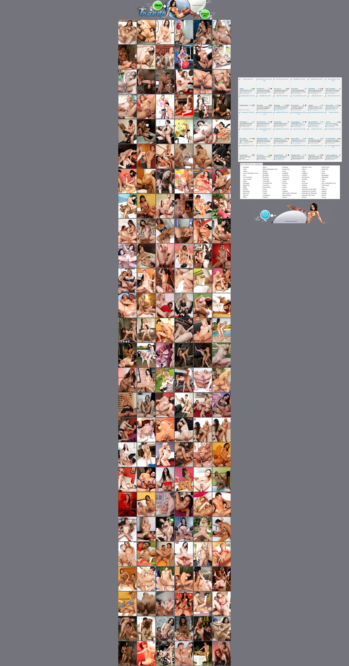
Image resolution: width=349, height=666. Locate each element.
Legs (284, 189)
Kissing (284, 183)
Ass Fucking (247, 177)
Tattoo (324, 179)
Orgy (303, 171)
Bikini (245, 197)
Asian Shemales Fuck (250, 173)
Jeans (284, 181)
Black (265, 167)
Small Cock (325, 167)
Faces (265, 189)
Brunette (266, 177)
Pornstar (305, 183)
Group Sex (286, 169)
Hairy (284, 171)
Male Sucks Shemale (289, 193)
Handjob (285, 173)
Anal (244, 169)
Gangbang (266, 195)
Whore (324, 195)
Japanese (285, 179)
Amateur (246, 167)
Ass (244, 175)
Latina (284, 187)
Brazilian (266, 175)
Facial (265, 191)
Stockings (325, 177)
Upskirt (324, 191)
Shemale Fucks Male (309, 189)
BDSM (245, 189)
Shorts (304, 197)
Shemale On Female (309, 191)
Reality (304, 185)
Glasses (285, 167)
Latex (284, 185)
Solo (323, 171)
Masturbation (286, 195)
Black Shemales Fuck (270, 169)
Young (324, 197)
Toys (323, 187)
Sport (323, 173)
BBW (245, 187)
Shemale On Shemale (309, 193)
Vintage (324, 193)
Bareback (246, 183)
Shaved (304, 187)
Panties (304, 175)
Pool (303, 181)
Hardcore (285, 175)
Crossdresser (267, 183)
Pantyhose (305, 177)
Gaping (265, 197)
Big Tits (245, 195)
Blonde (265, 171)
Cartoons (266, 179)
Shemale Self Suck (308, 195)
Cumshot (266, 185)
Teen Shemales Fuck (329, 183)
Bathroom (246, 185)
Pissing (304, 179)
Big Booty (246, 191)
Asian (245, 171)
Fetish (265, 193)
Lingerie (285, 191)
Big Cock (246, 193)
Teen (323, 181)
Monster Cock (307, 167)
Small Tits (325, 169)
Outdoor (304, 173)
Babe (245, 181)
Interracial (285, 177)
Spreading (325, 175)
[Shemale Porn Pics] (144, 19)
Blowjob (265, 173)
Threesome (325, 185)
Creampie (266, 181)
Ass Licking (247, 179)
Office (304, 169)
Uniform (324, 189)
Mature (284, 197)
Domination (266, 187)
